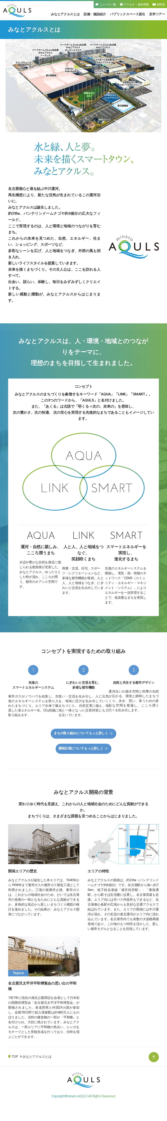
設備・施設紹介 (95, 14)
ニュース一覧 (107, 4)
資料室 (161, 4)
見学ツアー (157, 14)
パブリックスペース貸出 (127, 14)
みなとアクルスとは (65, 14)
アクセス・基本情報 (136, 4)
